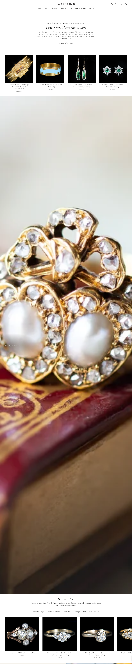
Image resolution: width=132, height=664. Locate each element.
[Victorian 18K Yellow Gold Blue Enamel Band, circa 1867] (50, 69)
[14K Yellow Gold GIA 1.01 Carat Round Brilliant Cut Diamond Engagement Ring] (59, 634)
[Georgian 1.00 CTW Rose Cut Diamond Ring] (22, 634)
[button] (54, 8)
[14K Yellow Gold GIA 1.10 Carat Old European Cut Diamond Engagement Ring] (97, 634)
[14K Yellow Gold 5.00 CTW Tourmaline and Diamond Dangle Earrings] (82, 69)
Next (129, 634)
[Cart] (125, 4)
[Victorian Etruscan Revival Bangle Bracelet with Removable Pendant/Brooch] (19, 69)
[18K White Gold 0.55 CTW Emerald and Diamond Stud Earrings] (113, 69)
